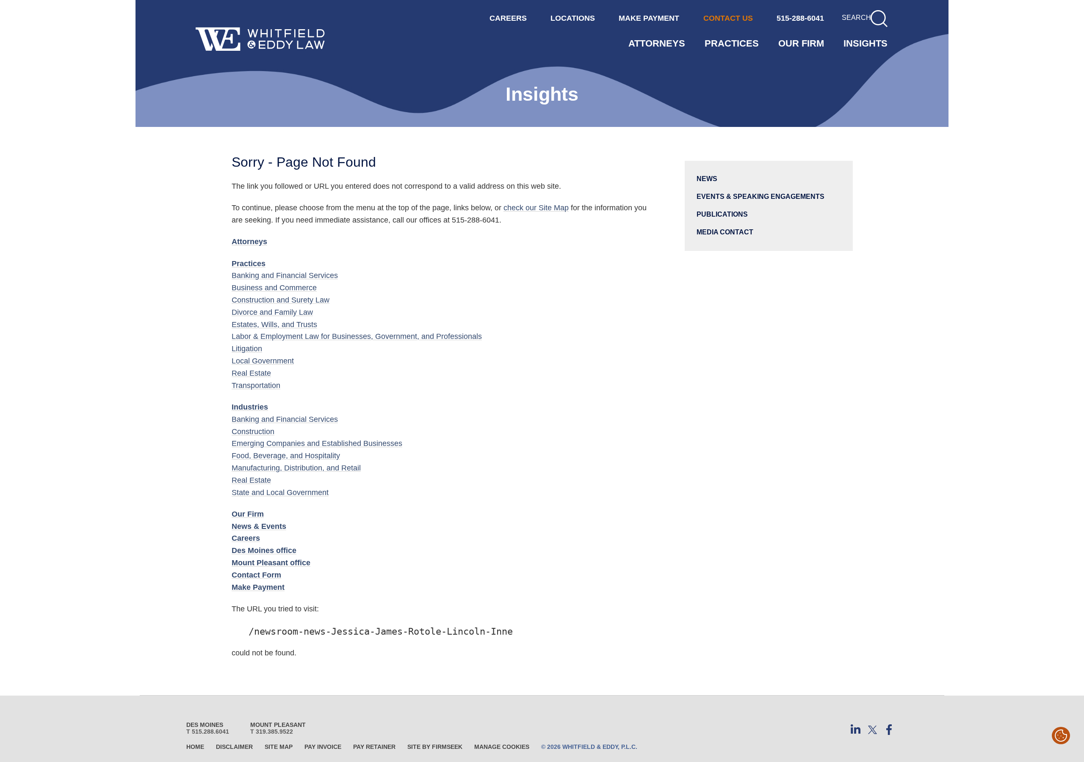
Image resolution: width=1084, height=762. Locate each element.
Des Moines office (264, 550)
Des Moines (204, 724)
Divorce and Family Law (272, 312)
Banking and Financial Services (285, 275)
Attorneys (656, 43)
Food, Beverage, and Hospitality (286, 455)
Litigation (247, 348)
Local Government (263, 361)
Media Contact (725, 232)
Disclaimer (234, 746)
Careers (246, 538)
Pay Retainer (374, 746)
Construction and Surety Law (280, 300)
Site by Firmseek (434, 746)
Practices (732, 43)
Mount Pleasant (278, 724)
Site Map (279, 746)
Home (195, 746)
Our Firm (801, 43)
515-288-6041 (800, 18)
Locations (572, 18)
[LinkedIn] (855, 729)
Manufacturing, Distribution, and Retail (296, 468)
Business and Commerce (274, 287)
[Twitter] (872, 729)
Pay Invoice (322, 746)
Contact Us (728, 18)
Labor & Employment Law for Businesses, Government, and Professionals (357, 336)
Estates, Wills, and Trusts (274, 324)
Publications (722, 214)
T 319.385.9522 (271, 731)
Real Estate (251, 373)
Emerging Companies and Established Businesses (317, 443)
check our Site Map (536, 208)
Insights (865, 43)
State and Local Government (280, 492)
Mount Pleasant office (271, 562)
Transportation (256, 385)
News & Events (259, 526)
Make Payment (258, 587)
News (707, 178)
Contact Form (256, 575)
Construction (253, 431)
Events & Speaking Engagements (760, 196)
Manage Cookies (501, 746)
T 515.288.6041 (207, 731)
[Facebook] (889, 729)
